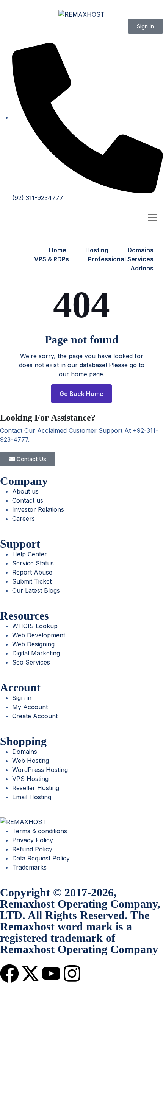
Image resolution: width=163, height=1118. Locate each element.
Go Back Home (81, 394)
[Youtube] (51, 973)
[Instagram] (72, 973)
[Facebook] (9, 973)
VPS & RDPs (51, 259)
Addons (142, 268)
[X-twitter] (30, 973)
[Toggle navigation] (152, 217)
